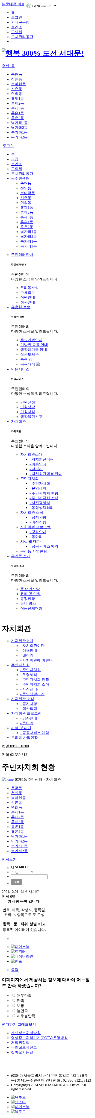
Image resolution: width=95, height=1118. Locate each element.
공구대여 (28, 364)
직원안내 (27, 297)
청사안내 (27, 302)
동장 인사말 (30, 589)
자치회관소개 (31, 454)
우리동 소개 (20, 556)
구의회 (16, 32)
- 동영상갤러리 (42, 508)
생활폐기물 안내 (33, 350)
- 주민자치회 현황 (44, 493)
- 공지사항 (38, 517)
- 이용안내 (38, 464)
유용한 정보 (20, 307)
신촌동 (16, 89)
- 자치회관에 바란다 (46, 474)
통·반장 (26, 359)
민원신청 (27, 402)
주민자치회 (29, 479)
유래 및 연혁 (30, 594)
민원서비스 (20, 369)
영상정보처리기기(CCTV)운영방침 (39, 1038)
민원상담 (27, 407)
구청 (14, 159)
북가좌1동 (19, 132)
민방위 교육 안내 (34, 345)
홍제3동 (17, 108)
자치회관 (18, 421)
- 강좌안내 (38, 532)
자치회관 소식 (31, 512)
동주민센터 (20, 178)
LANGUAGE (42, 6)
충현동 (16, 74)
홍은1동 (17, 113)
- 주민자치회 (40, 483)
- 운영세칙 (38, 488)
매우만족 (24, 996)
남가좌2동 (19, 127)
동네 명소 (28, 603)
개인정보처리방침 (26, 1033)
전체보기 (9, 859)
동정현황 (27, 599)
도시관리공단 (22, 37)
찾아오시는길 (22, 1052)
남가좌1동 (19, 123)
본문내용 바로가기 (17, 4)
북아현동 (18, 84)
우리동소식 (29, 288)
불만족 (22, 1011)
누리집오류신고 (24, 1047)
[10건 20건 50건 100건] (22, 872)
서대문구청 (20, 22)
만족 (20, 1001)
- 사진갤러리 (40, 503)
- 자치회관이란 (42, 459)
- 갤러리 (36, 469)
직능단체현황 (31, 608)
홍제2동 (17, 103)
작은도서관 (29, 354)
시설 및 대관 (30, 541)
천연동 (16, 79)
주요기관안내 (31, 340)
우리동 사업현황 (33, 551)
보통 (20, 1006)
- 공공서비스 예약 (44, 546)
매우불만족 (26, 1016)
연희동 (16, 94)
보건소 (16, 27)
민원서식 (27, 412)
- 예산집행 (38, 522)
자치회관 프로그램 (35, 527)
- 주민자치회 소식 (44, 498)
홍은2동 (17, 118)
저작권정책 (20, 1043)
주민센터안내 (22, 255)
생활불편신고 (31, 417)
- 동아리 (36, 537)
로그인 (16, 17)
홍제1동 (8, 66)
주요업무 (27, 292)
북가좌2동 (19, 137)
